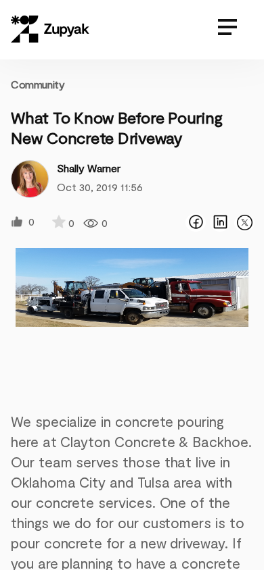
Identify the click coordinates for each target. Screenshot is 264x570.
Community (37, 84)
